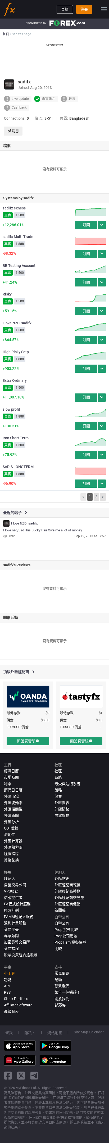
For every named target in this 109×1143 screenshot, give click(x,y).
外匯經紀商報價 (67, 885)
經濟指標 (11, 853)
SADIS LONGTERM (18, 467)
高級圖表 (11, 1011)
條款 (9, 1033)
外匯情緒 (61, 809)
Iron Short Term (16, 438)
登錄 (65, 9)
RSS (7, 992)
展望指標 (61, 815)
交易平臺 (11, 929)
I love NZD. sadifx (17, 323)
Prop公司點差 (65, 936)
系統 (58, 777)
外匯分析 (11, 822)
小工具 (9, 973)
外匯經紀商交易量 (69, 897)
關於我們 (61, 999)
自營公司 (61, 923)
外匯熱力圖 (13, 847)
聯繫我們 (61, 986)
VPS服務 (11, 891)
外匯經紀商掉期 (67, 891)
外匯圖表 (61, 803)
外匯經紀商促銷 (67, 904)
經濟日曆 (11, 771)
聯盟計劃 (11, 910)
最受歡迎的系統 (67, 784)
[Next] (103, 497)
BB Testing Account (19, 265)
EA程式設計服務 (17, 904)
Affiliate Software (18, 1005)
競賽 (58, 796)
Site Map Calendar (89, 1032)
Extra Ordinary (15, 380)
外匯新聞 (11, 815)
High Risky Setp (16, 352)
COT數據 (11, 828)
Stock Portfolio (16, 999)
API (7, 986)
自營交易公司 (15, 885)
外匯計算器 (13, 841)
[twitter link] (21, 1075)
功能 (7, 980)
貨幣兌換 (11, 860)
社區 (58, 771)
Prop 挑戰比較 (66, 929)
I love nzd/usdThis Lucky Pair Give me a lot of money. (43, 530)
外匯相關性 (13, 809)
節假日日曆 (13, 790)
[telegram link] (34, 1075)
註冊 (84, 9)
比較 (58, 949)
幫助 (58, 980)
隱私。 (29, 1033)
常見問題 (61, 973)
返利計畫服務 (15, 923)
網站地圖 (54, 1033)
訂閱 (86, 225)
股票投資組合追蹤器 (20, 955)
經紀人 (9, 878)
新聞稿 (60, 910)
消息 (15, 131)
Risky (7, 294)
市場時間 (11, 777)
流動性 (9, 834)
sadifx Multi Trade (18, 237)
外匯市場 (11, 796)
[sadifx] (6, 523)
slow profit (11, 409)
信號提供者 (13, 897)
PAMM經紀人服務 (18, 917)
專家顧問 (11, 936)
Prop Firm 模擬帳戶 (70, 942)
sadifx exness (14, 208)
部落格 (60, 1005)
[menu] (103, 9)
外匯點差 (61, 878)
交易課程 (11, 948)
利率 (7, 784)
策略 (58, 790)
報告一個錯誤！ (67, 992)
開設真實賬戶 (28, 741)
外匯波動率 (13, 803)
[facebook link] (8, 1075)
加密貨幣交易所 (17, 942)
